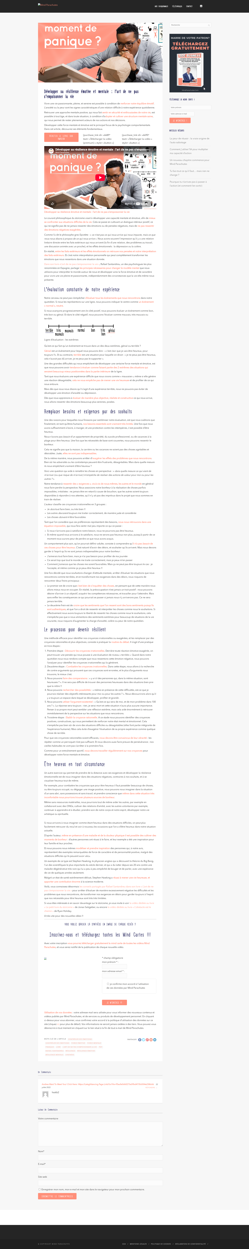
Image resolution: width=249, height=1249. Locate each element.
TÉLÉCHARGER (177, 6)
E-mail (42, 1164)
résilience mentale (54, 1055)
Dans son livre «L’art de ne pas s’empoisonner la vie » (71, 264)
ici (58, 1024)
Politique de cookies (161, 1244)
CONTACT (189, 6)
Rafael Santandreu (55, 1051)
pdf (100, 1047)
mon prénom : (110, 962)
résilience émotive (86, 1051)
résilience (70, 1051)
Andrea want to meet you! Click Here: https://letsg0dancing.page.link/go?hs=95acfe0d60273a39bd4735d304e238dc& (98, 1084)
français (50, 1047)
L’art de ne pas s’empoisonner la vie (80, 1047)
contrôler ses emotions (57, 1043)
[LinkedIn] (205, 5)
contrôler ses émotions (80, 1039)
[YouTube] (209, 5)
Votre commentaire (48, 1119)
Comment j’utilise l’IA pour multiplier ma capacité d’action (189, 151)
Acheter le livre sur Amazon (61, 137)
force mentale (94, 1043)
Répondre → (151, 1088)
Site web (42, 1177)
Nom (41, 1151)
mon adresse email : (113, 971)
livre (58, 1047)
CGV (124, 1244)
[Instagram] (201, 6)
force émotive (78, 1043)
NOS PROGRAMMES (161, 6)
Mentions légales (138, 1244)
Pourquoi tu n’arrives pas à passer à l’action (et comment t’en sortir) (188, 184)
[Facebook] (197, 5)
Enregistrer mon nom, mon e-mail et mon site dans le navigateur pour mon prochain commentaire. (93, 1190)
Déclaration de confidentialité (190, 1244)
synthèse (70, 1055)
